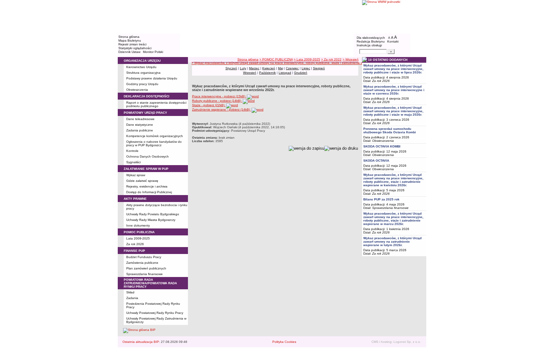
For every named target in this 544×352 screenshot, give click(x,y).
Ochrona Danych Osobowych (147, 156)
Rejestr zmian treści (132, 44)
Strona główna (128, 36)
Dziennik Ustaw (129, 52)
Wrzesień (249, 72)
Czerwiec (292, 68)
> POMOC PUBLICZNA (276, 59)
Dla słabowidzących (371, 37)
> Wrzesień (351, 59)
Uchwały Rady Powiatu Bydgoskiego (152, 214)
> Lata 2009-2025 (307, 59)
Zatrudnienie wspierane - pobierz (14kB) (221, 109)
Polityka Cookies (284, 341)
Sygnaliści (133, 162)
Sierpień (319, 68)
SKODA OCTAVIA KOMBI (381, 146)
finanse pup (134, 250)
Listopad (285, 72)
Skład (130, 292)
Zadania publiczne (139, 130)
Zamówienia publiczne (142, 262)
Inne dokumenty (138, 225)
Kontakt (393, 41)
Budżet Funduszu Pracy (143, 257)
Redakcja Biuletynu (371, 41)
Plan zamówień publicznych (146, 268)
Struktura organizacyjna (143, 72)
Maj (280, 68)
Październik (267, 72)
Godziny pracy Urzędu (142, 84)
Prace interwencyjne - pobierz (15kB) (219, 96)
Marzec (254, 68)
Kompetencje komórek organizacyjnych (154, 136)
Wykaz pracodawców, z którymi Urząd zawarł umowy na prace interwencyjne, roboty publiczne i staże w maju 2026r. (393, 111)
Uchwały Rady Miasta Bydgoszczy (150, 220)
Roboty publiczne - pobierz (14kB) (217, 100)
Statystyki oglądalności (134, 48)
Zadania (132, 298)
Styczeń (231, 68)
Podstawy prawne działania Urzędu (151, 78)
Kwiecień (268, 68)
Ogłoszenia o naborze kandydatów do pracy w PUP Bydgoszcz (154, 143)
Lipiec (306, 68)
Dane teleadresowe (140, 119)
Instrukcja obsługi (369, 45)
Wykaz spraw (135, 175)
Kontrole (132, 151)
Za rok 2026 (135, 244)
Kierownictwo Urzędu (141, 67)
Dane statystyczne (139, 124)
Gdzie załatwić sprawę (142, 180)
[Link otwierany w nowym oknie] (394, 16)
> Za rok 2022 (331, 59)
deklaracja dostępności (146, 96)
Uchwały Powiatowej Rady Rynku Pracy (154, 312)
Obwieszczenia (137, 89)
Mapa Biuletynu (129, 40)
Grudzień (300, 72)
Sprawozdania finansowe (144, 274)
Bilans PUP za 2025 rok (381, 199)
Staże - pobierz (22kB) (208, 105)
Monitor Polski (153, 52)
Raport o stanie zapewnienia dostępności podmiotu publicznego (156, 104)
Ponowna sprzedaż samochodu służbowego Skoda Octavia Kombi (389, 130)
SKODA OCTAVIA (376, 160)
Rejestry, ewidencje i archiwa (146, 186)
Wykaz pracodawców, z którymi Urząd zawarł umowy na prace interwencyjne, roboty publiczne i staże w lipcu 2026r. (393, 69)
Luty (243, 68)
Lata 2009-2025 (138, 238)
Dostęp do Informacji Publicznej (149, 192)
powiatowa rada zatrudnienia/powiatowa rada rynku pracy (150, 283)
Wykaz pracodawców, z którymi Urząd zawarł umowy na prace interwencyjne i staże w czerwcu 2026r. (393, 90)
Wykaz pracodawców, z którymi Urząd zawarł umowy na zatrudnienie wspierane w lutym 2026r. (392, 241)
